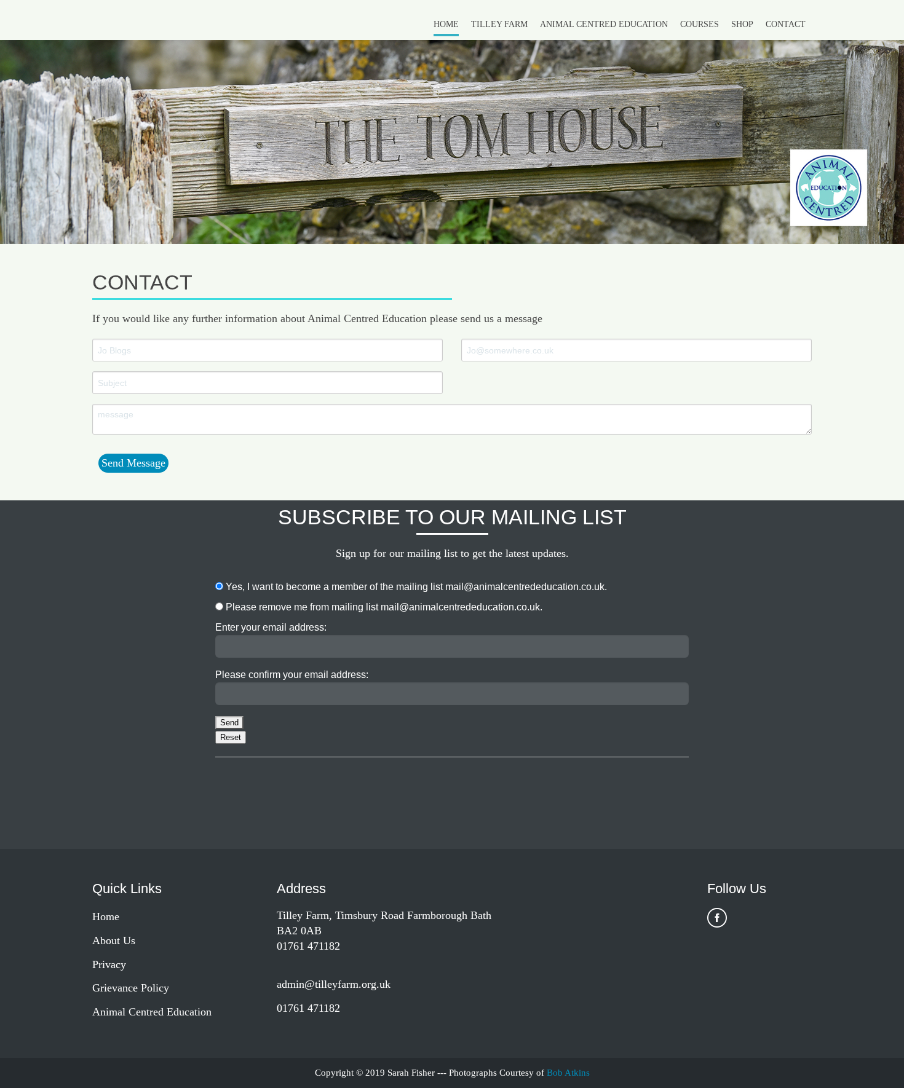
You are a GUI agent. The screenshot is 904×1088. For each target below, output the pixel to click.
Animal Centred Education (604, 24)
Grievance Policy (130, 988)
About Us (113, 940)
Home (446, 24)
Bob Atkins (568, 1073)
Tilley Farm (499, 24)
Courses (699, 24)
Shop (742, 24)
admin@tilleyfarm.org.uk (334, 984)
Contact (786, 24)
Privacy (109, 964)
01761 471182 (308, 1008)
